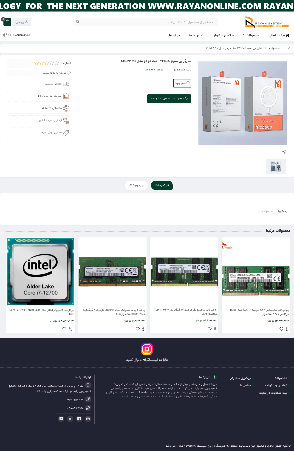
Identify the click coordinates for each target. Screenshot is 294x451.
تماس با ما (196, 35)
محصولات (253, 35)
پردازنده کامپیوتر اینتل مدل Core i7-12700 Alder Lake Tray (41, 312)
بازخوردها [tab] (136, 185)
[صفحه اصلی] (289, 48)
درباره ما (174, 35)
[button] (285, 285)
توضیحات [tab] (162, 185)
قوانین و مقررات (276, 385)
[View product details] (287, 330)
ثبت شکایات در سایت (273, 393)
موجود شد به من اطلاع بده (168, 98)
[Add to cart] (70, 330)
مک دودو (179, 69)
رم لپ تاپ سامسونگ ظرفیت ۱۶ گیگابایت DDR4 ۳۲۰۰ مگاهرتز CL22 (186, 312)
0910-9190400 (18, 35)
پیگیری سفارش (223, 35)
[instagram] (87, 419)
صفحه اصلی (277, 35)
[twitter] (69, 419)
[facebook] (78, 419)
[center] (77, 22)
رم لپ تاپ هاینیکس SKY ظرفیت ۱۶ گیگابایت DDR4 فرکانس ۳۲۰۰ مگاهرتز (259, 312)
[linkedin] (60, 419)
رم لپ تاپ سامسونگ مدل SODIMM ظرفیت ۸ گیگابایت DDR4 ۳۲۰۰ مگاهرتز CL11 (114, 312)
